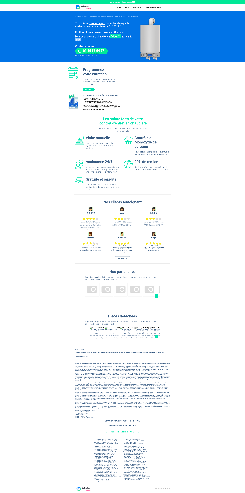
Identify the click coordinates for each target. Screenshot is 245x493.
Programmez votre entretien (153, 7)
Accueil (119, 7)
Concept (126, 7)
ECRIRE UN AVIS (122, 258)
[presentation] (156, 296)
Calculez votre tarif (137, 7)
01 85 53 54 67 (93, 50)
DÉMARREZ (88, 89)
